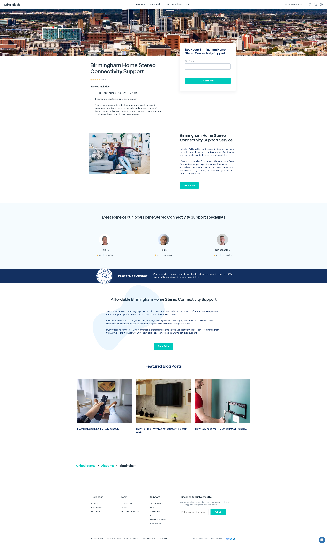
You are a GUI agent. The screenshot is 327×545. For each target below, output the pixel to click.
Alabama (107, 466)
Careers (124, 507)
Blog (152, 515)
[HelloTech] (12, 4)
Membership (96, 507)
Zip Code (189, 61)
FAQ (152, 507)
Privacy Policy (97, 538)
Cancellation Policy (149, 538)
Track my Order (156, 503)
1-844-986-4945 (295, 4)
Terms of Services (113, 538)
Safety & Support (131, 538)
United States (85, 466)
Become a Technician (130, 511)
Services (94, 503)
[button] (322, 540)
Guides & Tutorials (158, 519)
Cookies (163, 538)
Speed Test (155, 511)
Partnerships (126, 503)
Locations (95, 511)
